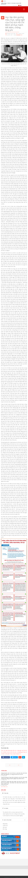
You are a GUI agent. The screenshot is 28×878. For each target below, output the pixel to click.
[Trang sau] (18, 765)
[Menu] (24, 9)
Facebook (6, 757)
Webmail (15, 5)
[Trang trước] (10, 765)
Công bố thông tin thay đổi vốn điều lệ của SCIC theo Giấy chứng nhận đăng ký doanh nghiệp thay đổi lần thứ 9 (14, 778)
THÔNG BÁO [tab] (4, 770)
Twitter (15, 757)
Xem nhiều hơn (4, 786)
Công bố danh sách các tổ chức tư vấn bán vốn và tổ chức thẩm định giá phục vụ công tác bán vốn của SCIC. (14, 773)
